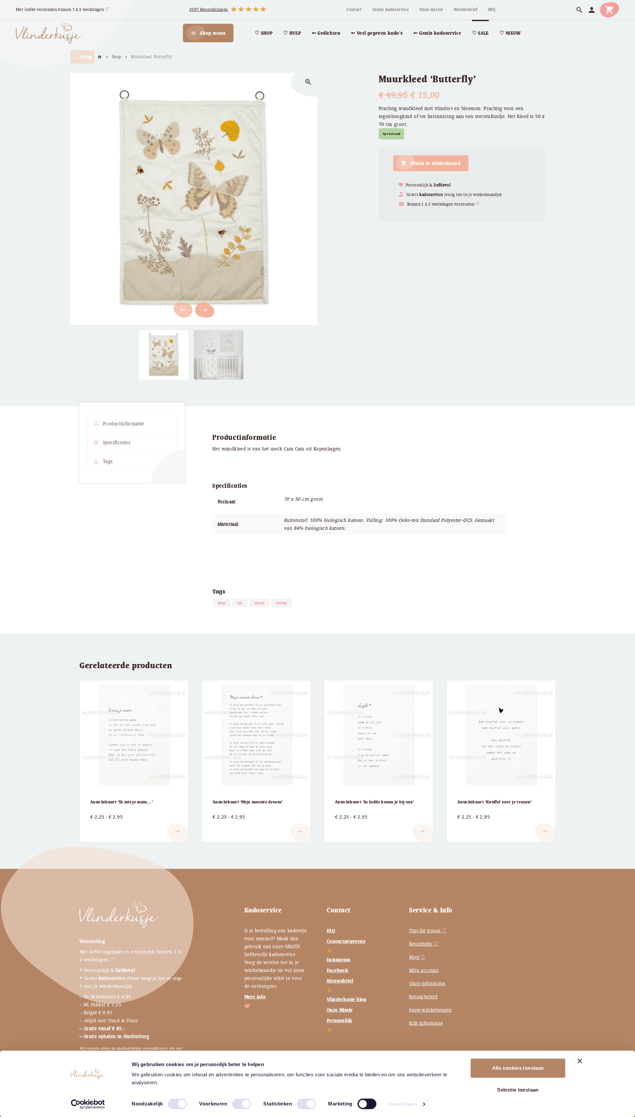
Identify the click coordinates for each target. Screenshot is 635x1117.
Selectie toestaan (517, 1090)
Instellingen (403, 1104)
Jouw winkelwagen (430, 1010)
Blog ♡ (417, 957)
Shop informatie (427, 983)
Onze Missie (340, 1010)
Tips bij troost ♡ (427, 931)
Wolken (281, 603)
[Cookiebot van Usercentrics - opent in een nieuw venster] (88, 1104)
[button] (204, 310)
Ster (239, 603)
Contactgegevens (346, 941)
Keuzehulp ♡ (423, 944)
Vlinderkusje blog (346, 999)
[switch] (234, 1101)
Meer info (255, 997)
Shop (116, 57)
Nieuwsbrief (340, 981)
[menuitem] (354, 9)
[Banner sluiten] (579, 1061)
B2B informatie (426, 1023)
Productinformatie (118, 424)
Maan (221, 603)
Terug (82, 57)
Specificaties (111, 442)
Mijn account (424, 970)
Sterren (260, 603)
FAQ (331, 931)
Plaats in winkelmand (435, 163)
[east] (98, 826)
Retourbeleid (423, 997)
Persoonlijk (339, 1020)
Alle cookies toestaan (518, 1068)
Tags (103, 461)
